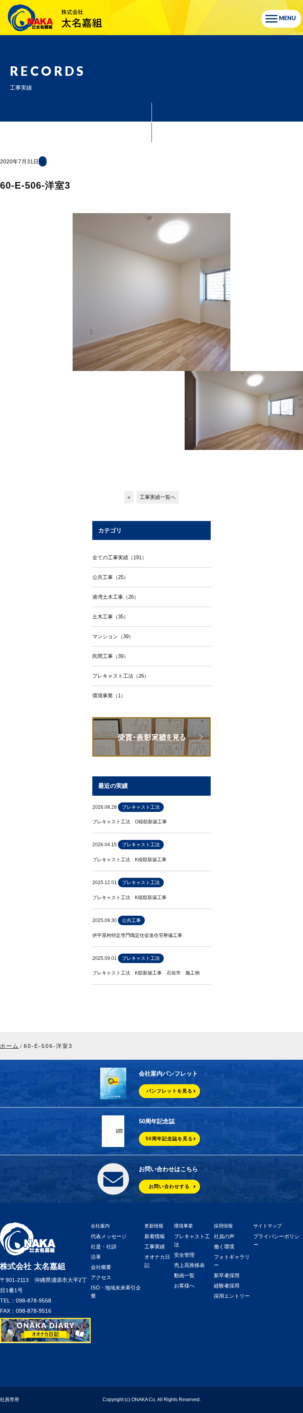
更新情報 (153, 1226)
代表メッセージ (109, 1236)
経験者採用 (226, 1286)
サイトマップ (267, 1226)
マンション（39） (113, 636)
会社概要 (101, 1267)
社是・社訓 (103, 1247)
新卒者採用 (226, 1275)
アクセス (101, 1277)
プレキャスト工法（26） (120, 676)
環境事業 (183, 1226)
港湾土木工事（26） (115, 597)
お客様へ (184, 1286)
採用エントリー (232, 1296)
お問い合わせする (169, 1186)
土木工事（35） (110, 617)
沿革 (96, 1257)
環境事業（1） (109, 696)
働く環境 (224, 1247)
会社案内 (100, 1226)
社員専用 (9, 1399)
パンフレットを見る (169, 1091)
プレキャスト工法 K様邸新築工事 (129, 859)
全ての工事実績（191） (119, 557)
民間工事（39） (110, 656)
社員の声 (224, 1236)
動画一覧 (184, 1275)
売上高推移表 (189, 1265)
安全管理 (184, 1255)
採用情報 (223, 1226)
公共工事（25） (110, 577)
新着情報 (154, 1236)
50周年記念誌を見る (169, 1138)
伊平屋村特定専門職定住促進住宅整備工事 (137, 935)
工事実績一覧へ (158, 497)
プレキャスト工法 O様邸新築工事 (129, 822)
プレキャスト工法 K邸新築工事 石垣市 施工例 (146, 973)
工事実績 (154, 1247)
